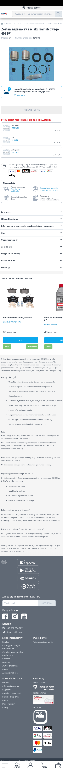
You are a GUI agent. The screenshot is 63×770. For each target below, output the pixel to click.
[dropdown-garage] (16, 765)
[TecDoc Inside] (44, 687)
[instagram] (15, 616)
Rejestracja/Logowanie (43, 642)
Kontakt (5, 700)
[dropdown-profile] (30, 765)
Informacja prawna (10, 686)
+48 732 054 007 (15, 628)
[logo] (6, 14)
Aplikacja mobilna (10, 672)
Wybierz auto (19, 95)
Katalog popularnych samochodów (11, 647)
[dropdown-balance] (58, 765)
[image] (20, 297)
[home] (2, 23)
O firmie (5, 682)
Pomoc (5, 669)
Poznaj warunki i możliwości (17, 190)
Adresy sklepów (14, 632)
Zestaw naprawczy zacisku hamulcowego (40, 23)
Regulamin (7, 689)
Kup (21, 340)
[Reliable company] (44, 700)
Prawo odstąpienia (10, 696)
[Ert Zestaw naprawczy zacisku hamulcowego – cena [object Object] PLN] (31, 64)
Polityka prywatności (11, 693)
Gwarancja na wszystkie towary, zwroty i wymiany (49, 189)
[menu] (5, 765)
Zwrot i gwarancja (10, 665)
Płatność (6, 658)
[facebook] (5, 616)
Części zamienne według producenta (12, 653)
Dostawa (6, 662)
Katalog (5, 642)
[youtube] (24, 616)
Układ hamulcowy (13, 23)
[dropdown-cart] (44, 765)
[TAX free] (44, 716)
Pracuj (5, 707)
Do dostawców (8, 703)
